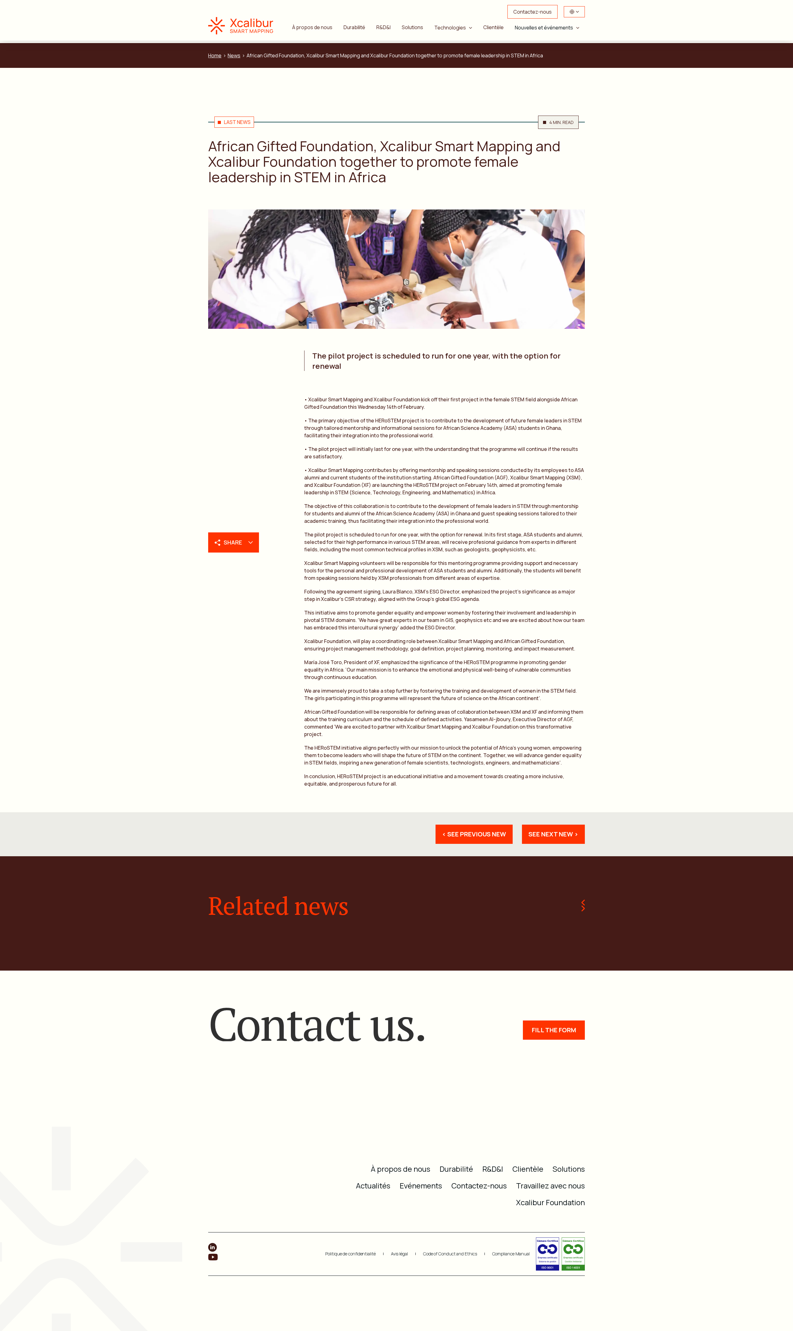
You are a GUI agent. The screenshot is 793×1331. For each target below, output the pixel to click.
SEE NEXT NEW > (553, 834)
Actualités (373, 1185)
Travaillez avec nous (550, 1185)
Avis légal (399, 1254)
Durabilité (354, 27)
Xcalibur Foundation (550, 1202)
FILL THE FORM (554, 1030)
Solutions (412, 27)
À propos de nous (312, 27)
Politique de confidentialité (350, 1254)
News (234, 55)
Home (214, 55)
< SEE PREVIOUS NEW (474, 834)
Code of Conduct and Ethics (450, 1254)
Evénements (421, 1185)
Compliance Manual (511, 1254)
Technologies (450, 27)
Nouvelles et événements (544, 27)
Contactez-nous (532, 11)
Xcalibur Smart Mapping (243, 25)
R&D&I (383, 27)
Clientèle (493, 27)
